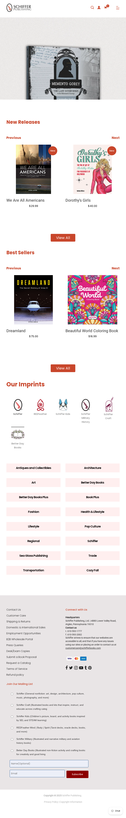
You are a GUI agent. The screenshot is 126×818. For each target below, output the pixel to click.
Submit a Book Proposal (21, 657)
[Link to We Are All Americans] (33, 169)
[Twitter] (71, 668)
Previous (13, 138)
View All (63, 237)
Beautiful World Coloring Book (91, 331)
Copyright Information (71, 802)
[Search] (92, 7)
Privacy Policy (51, 802)
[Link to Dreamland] (33, 299)
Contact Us (13, 609)
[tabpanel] (63, 58)
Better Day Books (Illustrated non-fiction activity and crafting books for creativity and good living (50, 752)
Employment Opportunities (23, 633)
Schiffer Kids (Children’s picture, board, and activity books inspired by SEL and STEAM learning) (50, 718)
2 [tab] (31, 90)
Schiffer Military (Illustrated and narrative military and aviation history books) (48, 741)
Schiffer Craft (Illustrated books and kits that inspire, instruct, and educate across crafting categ (50, 707)
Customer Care (16, 615)
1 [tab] (8, 90)
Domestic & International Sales (25, 627)
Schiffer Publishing (71, 795)
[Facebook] (66, 668)
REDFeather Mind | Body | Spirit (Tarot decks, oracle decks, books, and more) (51, 729)
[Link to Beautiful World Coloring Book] (92, 299)
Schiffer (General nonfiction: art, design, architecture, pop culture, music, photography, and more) (50, 695)
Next (116, 138)
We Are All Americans (25, 200)
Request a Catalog (18, 663)
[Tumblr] (85, 668)
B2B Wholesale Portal (19, 639)
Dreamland (16, 331)
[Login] (99, 7)
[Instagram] (76, 668)
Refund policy (15, 675)
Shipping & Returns (18, 621)
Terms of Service (16, 669)
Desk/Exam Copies (18, 651)
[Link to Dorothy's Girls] (92, 169)
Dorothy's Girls (78, 200)
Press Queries (14, 645)
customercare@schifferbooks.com (83, 648)
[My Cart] (105, 7)
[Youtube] (81, 668)
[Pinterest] (90, 668)
